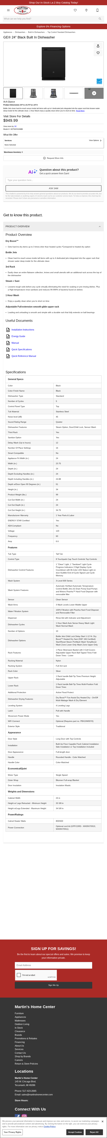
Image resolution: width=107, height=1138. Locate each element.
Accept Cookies (75, 1132)
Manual (15, 343)
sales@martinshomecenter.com (37, 1094)
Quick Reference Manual (24, 356)
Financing (20, 1042)
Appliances (7, 32)
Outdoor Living (22, 1024)
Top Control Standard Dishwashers (61, 32)
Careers (19, 1060)
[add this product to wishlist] (98, 53)
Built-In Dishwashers (36, 32)
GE (15, 126)
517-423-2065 (29, 1091)
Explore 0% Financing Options (53, 26)
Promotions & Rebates (26, 1038)
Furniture (19, 1013)
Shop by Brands (23, 1056)
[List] (75, 10)
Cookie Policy (50, 1127)
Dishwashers (20, 32)
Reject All (94, 1132)
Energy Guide (18, 336)
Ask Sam (53, 188)
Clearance (20, 1031)
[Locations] (86, 10)
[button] (8, 10)
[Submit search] (100, 18)
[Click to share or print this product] (98, 46)
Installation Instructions (23, 330)
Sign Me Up (53, 985)
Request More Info (55, 158)
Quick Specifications (22, 349)
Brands (18, 1035)
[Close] (102, 1121)
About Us (19, 1046)
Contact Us (20, 1053)
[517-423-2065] (97, 10)
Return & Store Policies (26, 1064)
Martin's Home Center (26, 1078)
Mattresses (20, 1020)
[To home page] (22, 10)
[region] (53, 1127)
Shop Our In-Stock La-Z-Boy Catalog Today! (53, 2)
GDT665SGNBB (16, 129)
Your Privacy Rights (12, 1132)
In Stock (19, 1028)
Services (19, 1049)
